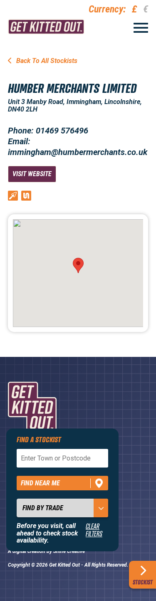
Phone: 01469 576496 (48, 131)
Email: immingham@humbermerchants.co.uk (77, 146)
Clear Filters (94, 530)
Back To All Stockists (46, 61)
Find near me (40, 483)
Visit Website (32, 174)
